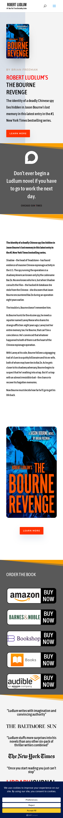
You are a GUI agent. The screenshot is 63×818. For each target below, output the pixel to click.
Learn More (18, 133)
